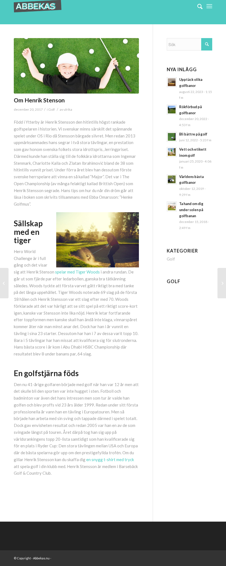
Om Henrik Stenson (39, 100)
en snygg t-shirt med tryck (110, 459)
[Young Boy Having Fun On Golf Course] (76, 66)
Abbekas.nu (41, 558)
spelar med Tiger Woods (77, 271)
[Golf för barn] (221, 283)
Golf (51, 109)
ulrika (68, 109)
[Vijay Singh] (4, 283)
